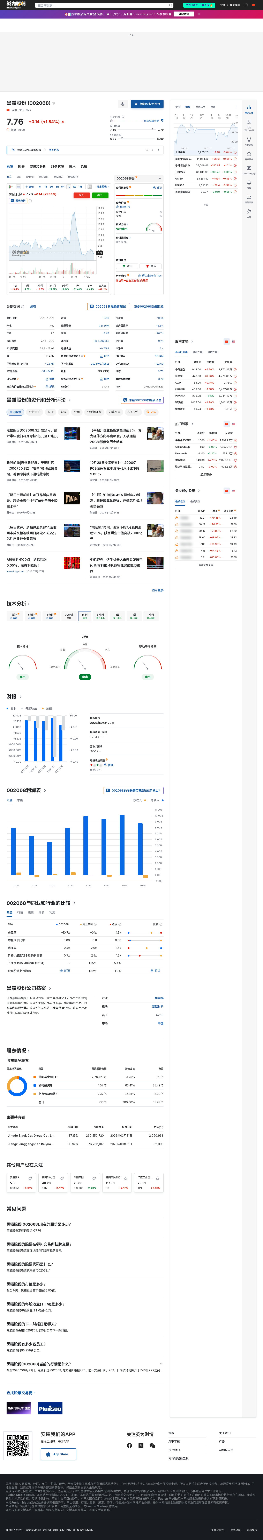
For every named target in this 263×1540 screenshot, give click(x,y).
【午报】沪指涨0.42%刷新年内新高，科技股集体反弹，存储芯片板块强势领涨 (116, 501)
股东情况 (16, 1051)
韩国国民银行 (113, 1177)
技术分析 (16, 604)
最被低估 (180, 501)
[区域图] (18, 186)
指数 (187, 106)
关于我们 (225, 1433)
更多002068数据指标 (149, 306)
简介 (18, 176)
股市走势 (181, 342)
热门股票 (181, 424)
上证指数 (180, 152)
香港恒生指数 (182, 165)
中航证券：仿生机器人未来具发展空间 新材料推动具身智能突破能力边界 (116, 565)
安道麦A (14, 1177)
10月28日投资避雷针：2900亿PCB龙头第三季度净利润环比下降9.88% (115, 468)
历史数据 (43, 176)
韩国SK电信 (48, 1177)
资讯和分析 (38, 166)
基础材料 (158, 1006)
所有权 (30, 176)
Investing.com (15, 571)
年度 (9, 800)
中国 (161, 1023)
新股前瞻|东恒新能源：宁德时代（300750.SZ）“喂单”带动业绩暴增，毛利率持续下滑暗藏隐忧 (32, 468)
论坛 (84, 166)
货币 (177, 106)
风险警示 (252, 1530)
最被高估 (195, 501)
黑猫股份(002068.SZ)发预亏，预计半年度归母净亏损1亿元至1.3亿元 (32, 433)
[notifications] (246, 5)
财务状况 (57, 166)
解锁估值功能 (151, 120)
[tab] (15, 616)
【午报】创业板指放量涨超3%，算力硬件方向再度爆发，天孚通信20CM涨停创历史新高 (116, 436)
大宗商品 (200, 106)
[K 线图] (10, 186)
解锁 (67, 970)
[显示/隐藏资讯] (90, 186)
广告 (222, 1441)
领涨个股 (198, 352)
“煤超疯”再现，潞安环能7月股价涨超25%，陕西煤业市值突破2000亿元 (116, 533)
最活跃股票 (181, 352)
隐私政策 (235, 1530)
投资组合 (174, 1450)
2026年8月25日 (100, 363)
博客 (171, 1433)
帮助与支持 (226, 1450)
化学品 (159, 998)
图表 (21, 166)
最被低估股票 (185, 491)
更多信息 (54, 149)
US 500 (179, 185)
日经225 (180, 172)
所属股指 (73, 176)
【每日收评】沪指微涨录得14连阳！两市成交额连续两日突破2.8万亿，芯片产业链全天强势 (33, 533)
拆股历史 (58, 176)
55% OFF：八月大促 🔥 (199, 5)
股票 (212, 106)
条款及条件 (217, 1530)
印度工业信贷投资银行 (150, 1177)
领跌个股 (213, 352)
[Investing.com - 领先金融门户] (16, 5)
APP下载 (174, 1441)
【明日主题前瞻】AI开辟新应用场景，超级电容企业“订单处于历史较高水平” (32, 501)
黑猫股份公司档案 (26, 988)
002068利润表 (24, 790)
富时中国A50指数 (185, 158)
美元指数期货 (182, 191)
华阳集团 (79, 1177)
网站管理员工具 (178, 1458)
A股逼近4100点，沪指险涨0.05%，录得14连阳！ (26, 562)
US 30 (179, 178)
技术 (72, 166)
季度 (20, 800)
